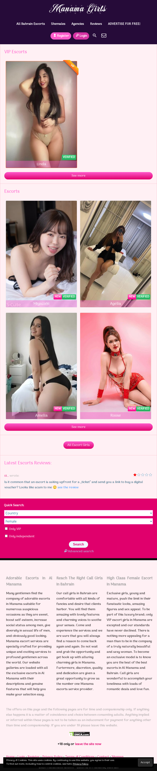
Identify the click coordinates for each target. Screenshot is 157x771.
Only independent (21, 536)
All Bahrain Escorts (31, 24)
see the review (68, 487)
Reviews (96, 24)
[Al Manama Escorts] (78, 9)
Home (10, 757)
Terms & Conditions (80, 757)
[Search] (94, 35)
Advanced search (80, 551)
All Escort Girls (78, 445)
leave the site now (88, 744)
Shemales (58, 24)
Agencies (78, 24)
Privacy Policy (52, 757)
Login (83, 36)
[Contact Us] (104, 35)
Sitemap (117, 757)
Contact (103, 757)
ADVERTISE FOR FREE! (124, 24)
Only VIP (14, 529)
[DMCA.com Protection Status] (79, 735)
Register (63, 36)
